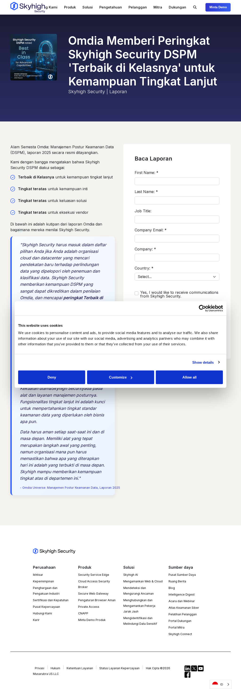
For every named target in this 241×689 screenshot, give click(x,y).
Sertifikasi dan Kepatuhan (50, 600)
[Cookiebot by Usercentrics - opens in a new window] (202, 308)
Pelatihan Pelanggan (183, 614)
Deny (52, 377)
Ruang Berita (177, 581)
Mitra (157, 7)
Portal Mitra (177, 627)
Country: (144, 268)
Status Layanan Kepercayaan (119, 668)
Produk (70, 7)
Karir (36, 620)
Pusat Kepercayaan (46, 606)
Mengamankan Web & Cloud (143, 581)
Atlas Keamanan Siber (184, 607)
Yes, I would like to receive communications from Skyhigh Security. (179, 294)
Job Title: (143, 211)
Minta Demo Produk (92, 620)
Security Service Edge (93, 574)
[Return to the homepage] (27, 7)
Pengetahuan (110, 7)
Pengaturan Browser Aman (97, 600)
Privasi (39, 668)
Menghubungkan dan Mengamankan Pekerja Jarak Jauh (139, 605)
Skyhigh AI (130, 574)
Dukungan (177, 7)
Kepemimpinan (43, 581)
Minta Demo (218, 7)
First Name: (146, 172)
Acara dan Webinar (182, 601)
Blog (172, 588)
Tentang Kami (45, 7)
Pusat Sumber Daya (182, 574)
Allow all (189, 377)
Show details (203, 362)
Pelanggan (138, 7)
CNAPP (83, 613)
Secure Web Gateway (93, 593)
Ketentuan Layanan (80, 668)
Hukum (55, 668)
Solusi (87, 7)
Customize (118, 377)
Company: (145, 249)
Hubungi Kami (42, 613)
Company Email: (151, 230)
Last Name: (146, 191)
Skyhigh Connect (180, 634)
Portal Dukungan (180, 621)
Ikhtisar (38, 574)
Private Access (88, 606)
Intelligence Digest (182, 594)
